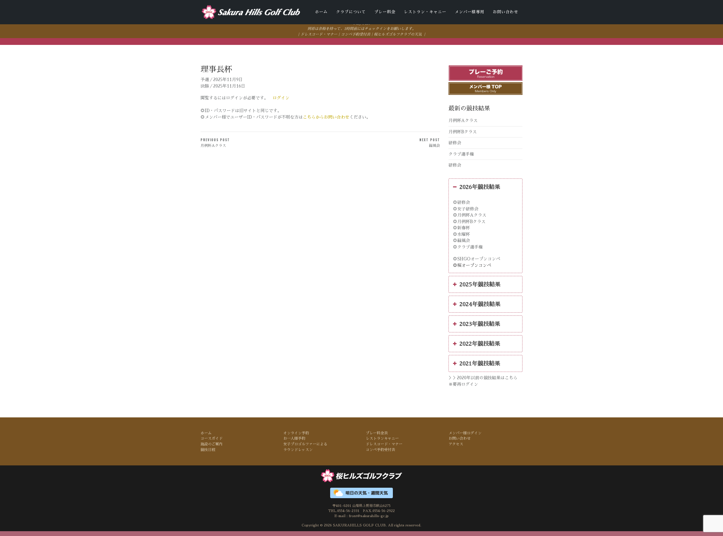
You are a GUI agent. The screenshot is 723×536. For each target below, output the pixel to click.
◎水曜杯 (461, 234)
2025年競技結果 (480, 284)
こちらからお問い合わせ (326, 117)
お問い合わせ (505, 12)
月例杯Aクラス (463, 120)
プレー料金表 (377, 433)
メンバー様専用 (469, 12)
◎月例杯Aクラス (469, 215)
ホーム (321, 12)
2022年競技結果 (480, 344)
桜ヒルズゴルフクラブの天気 (398, 34)
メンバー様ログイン (465, 433)
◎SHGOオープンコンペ (476, 259)
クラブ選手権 (461, 154)
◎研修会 (461, 202)
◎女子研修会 (465, 209)
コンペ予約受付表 (355, 34)
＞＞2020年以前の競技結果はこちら (482, 378)
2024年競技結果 (480, 304)
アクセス (455, 444)
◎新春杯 (461, 228)
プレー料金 (384, 12)
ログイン (281, 98)
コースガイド (212, 438)
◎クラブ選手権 (468, 247)
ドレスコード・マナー (318, 34)
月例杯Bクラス (462, 132)
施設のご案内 (212, 444)
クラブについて (351, 12)
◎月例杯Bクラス (469, 221)
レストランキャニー (382, 438)
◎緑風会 (461, 240)
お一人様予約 (294, 438)
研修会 (454, 143)
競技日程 (208, 450)
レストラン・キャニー (425, 12)
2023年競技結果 (480, 324)
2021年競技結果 (480, 363)
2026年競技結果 (480, 187)
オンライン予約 (296, 433)
